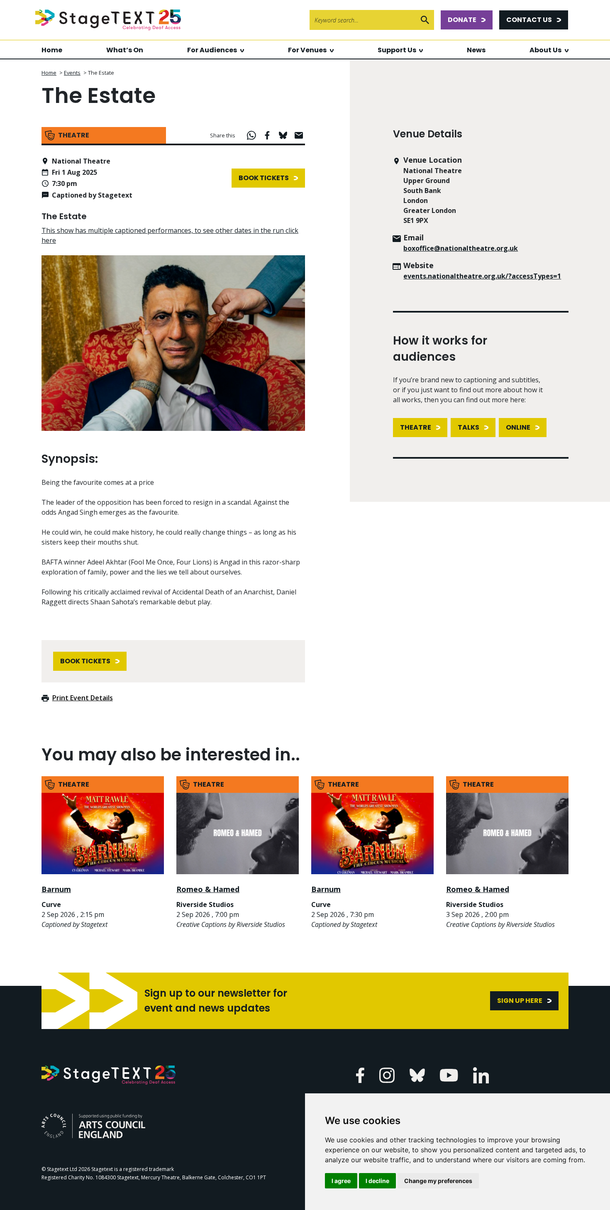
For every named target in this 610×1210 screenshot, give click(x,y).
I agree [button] (341, 1180)
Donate (462, 19)
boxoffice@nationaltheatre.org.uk (460, 248)
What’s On (124, 50)
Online (518, 427)
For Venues (307, 50)
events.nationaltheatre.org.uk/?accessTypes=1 (482, 276)
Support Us (397, 50)
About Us (545, 50)
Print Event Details (82, 697)
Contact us (529, 19)
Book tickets (264, 178)
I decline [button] (377, 1180)
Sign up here (519, 1000)
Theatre (415, 427)
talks (468, 427)
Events (72, 72)
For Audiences (212, 50)
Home (51, 50)
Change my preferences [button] (438, 1180)
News (476, 50)
